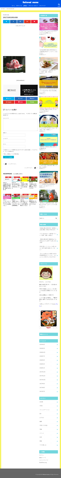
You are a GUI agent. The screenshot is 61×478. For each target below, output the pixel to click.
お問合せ (25, 5)
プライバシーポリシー (33, 5)
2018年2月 (42, 364)
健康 (41, 421)
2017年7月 (42, 391)
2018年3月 (42, 360)
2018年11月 (42, 352)
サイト (4, 144)
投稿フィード (42, 457)
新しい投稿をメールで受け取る (11, 154)
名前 (4, 132)
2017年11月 (42, 375)
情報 (41, 441)
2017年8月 (42, 387)
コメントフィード (43, 460)
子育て (41, 405)
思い (41, 413)
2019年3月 (42, 344)
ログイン (41, 455)
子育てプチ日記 (43, 425)
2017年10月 (42, 379)
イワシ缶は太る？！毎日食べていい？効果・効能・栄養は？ (48, 234)
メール (5, 138)
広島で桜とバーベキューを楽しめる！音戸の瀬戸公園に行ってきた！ (48, 248)
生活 (41, 437)
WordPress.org (43, 462)
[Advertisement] (20, 40)
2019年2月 (42, 348)
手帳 (41, 429)
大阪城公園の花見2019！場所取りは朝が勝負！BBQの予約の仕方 (48, 229)
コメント (6, 118)
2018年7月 (42, 356)
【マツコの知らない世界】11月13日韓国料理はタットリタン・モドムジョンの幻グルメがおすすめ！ (48, 255)
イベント (42, 433)
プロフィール (19, 5)
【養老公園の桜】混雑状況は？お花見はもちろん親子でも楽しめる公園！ (48, 241)
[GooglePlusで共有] (27, 21)
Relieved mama (30, 2)
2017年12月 (42, 371)
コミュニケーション (45, 409)
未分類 (41, 401)
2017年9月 (42, 383)
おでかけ (42, 417)
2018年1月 (42, 368)
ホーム (13, 5)
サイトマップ (42, 5)
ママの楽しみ (43, 445)
